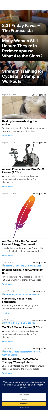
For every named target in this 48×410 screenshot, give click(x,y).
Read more (7, 135)
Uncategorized (39, 94)
